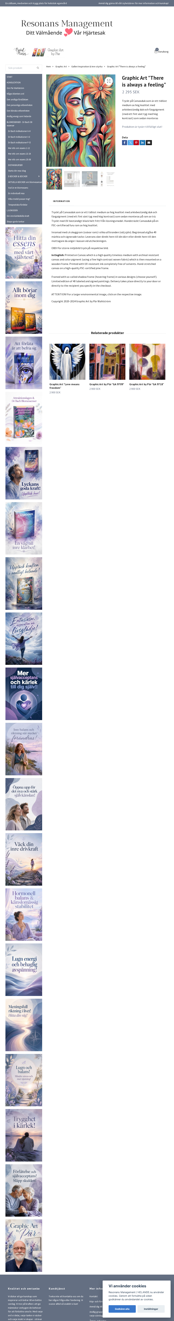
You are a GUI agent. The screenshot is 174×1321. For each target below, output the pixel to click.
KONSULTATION (14, 82)
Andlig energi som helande (19, 116)
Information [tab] (61, 201)
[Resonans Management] (64, 28)
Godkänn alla (122, 1309)
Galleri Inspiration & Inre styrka (86, 66)
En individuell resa (16, 193)
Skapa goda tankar (15, 221)
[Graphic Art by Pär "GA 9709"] (107, 362)
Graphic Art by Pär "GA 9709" (106, 384)
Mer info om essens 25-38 (19, 159)
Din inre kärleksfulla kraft (18, 216)
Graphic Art (61, 66)
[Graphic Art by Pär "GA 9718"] (147, 362)
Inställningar (151, 1309)
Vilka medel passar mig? (19, 199)
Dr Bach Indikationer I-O (19, 136)
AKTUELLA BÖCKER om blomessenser (25, 182)
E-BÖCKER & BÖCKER (17, 176)
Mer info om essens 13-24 (19, 153)
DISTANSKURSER (15, 165)
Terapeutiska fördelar (17, 204)
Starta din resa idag (17, 170)
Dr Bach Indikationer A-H (19, 131)
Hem (48, 66)
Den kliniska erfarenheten (18, 110)
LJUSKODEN (12, 210)
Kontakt (94, 1296)
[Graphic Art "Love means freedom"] (67, 362)
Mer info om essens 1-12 (19, 148)
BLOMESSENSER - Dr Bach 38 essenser (19, 124)
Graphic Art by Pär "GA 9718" (146, 384)
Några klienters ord (15, 93)
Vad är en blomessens (18, 187)
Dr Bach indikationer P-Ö (19, 142)
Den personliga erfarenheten (19, 105)
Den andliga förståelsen (17, 99)
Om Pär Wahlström (15, 88)
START (9, 76)
